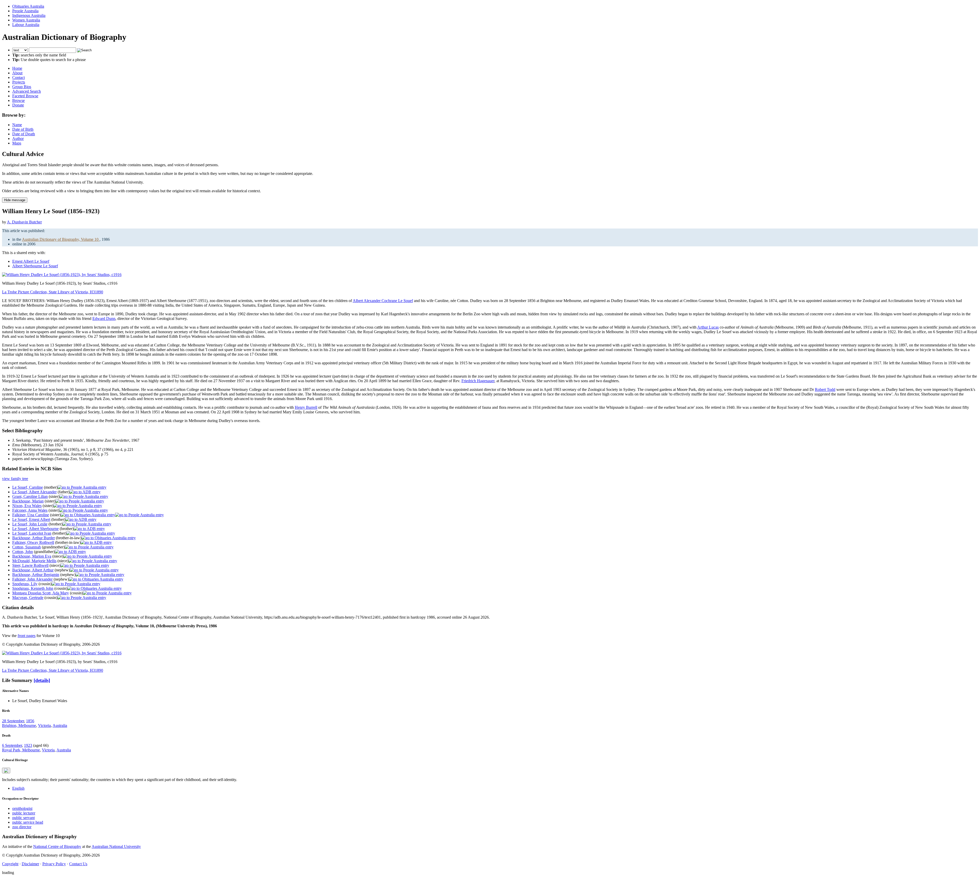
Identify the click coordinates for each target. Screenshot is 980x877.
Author (18, 138)
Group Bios (21, 87)
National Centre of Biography (57, 846)
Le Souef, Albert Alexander (34, 492)
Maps (16, 143)
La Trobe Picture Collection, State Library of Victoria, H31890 (52, 292)
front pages (26, 635)
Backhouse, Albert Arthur (33, 570)
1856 (30, 721)
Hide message (14, 200)
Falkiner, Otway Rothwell (33, 542)
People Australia (25, 11)
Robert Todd (825, 389)
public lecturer (23, 813)
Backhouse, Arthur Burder (33, 538)
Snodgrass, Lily (25, 584)
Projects (18, 82)
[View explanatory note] (6, 770)
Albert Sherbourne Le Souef (35, 266)
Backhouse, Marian (28, 501)
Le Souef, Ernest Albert (31, 519)
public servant (23, 817)
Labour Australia (25, 24)
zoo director (21, 827)
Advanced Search (26, 91)
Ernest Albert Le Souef (30, 261)
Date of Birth (22, 129)
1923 (28, 745)
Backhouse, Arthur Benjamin (35, 574)
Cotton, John (22, 551)
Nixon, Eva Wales (27, 505)
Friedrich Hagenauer (477, 381)
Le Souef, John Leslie (29, 524)
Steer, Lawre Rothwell (30, 565)
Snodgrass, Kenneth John (32, 588)
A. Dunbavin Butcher (24, 222)
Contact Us (78, 864)
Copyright (10, 864)
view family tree (15, 478)
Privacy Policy (54, 864)
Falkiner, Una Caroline (30, 515)
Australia (60, 725)
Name (17, 125)
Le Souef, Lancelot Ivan (31, 533)
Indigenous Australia (28, 15)
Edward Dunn (103, 318)
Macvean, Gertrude (27, 597)
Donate (18, 105)
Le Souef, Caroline (27, 487)
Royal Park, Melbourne (21, 750)
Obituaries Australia (28, 6)
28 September (13, 721)
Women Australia (26, 20)
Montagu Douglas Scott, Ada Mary (40, 593)
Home (17, 68)
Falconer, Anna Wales (29, 510)
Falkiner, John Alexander (32, 579)
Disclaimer (30, 864)
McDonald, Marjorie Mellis (34, 561)
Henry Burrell (306, 407)
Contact (18, 77)
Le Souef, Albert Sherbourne (35, 528)
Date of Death (23, 134)
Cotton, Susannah (26, 547)
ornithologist (22, 808)
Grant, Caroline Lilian (30, 496)
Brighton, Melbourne (19, 725)
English (18, 788)
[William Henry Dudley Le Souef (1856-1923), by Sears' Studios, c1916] (61, 274)
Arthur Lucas (708, 327)
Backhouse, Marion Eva (31, 556)
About (17, 73)
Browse (18, 100)
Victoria (44, 725)
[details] (42, 680)
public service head (27, 822)
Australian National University (116, 846)
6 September (12, 745)
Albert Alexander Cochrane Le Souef (383, 300)
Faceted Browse (25, 96)
